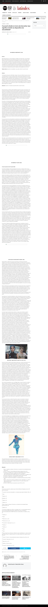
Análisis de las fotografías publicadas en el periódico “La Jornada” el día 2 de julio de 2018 (6, 583)
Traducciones (26, 12)
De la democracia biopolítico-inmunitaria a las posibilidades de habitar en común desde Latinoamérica (26, 584)
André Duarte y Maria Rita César (16, 564)
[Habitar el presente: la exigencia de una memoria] (26, 593)
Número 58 (4, 12)
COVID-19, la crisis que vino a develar (39, 18)
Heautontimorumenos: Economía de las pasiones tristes (16, 598)
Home (3, 20)
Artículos (14, 12)
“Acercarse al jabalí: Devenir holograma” (6, 598)
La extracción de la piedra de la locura (11, 18)
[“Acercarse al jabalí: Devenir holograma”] (6, 593)
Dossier (9, 12)
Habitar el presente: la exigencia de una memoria (26, 598)
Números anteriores (6, 15)
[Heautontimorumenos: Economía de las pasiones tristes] (16, 593)
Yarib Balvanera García (15, 590)
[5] (2, 498)
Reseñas (19, 12)
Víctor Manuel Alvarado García (27, 590)
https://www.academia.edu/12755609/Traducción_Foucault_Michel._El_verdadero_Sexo (15, 511)
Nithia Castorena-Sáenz (5, 590)
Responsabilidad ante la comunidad (26, 18)
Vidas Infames (33, 12)
